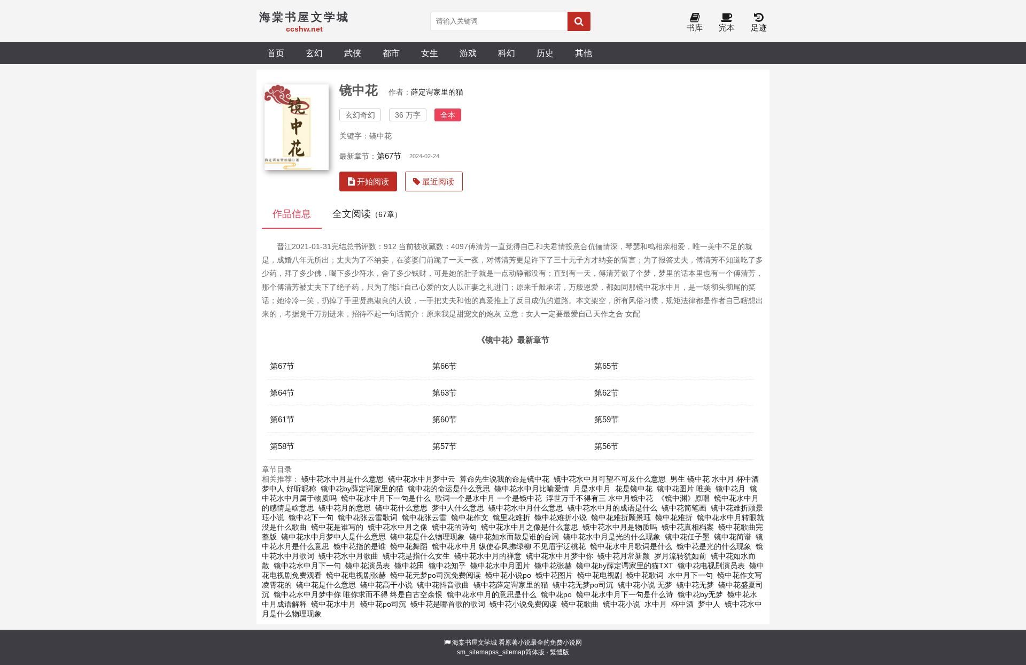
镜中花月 (730, 488)
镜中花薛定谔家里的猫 (510, 585)
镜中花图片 (554, 575)
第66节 (444, 365)
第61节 (282, 419)
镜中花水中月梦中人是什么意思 (333, 536)
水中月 (655, 604)
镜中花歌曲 (579, 604)
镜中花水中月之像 (398, 527)
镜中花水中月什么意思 (525, 508)
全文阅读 (367, 213)
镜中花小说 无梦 (645, 585)
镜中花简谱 (732, 536)
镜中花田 (409, 565)
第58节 (282, 446)
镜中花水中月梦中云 (421, 479)
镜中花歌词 (645, 575)
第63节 (444, 392)
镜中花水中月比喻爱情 (531, 488)
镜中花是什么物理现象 (427, 536)
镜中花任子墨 (687, 536)
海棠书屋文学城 (474, 642)
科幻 (506, 53)
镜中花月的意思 (344, 508)
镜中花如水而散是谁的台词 (514, 536)
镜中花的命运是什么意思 (449, 488)
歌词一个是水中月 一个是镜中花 (488, 498)
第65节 (606, 365)
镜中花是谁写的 (337, 527)
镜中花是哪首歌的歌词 (447, 604)
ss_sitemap (508, 652)
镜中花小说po (508, 575)
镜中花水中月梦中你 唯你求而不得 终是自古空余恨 (358, 594)
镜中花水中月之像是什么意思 (529, 527)
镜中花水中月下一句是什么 (386, 498)
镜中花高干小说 (386, 585)
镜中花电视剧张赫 (356, 575)
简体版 (535, 652)
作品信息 (292, 213)
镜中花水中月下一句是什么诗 (624, 594)
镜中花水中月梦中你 (559, 556)
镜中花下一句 (311, 517)
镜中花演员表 (367, 565)
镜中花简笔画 (684, 508)
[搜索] (579, 21)
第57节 (444, 446)
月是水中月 (592, 488)
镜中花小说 (621, 604)
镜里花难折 (511, 517)
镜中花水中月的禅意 (488, 556)
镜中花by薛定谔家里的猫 (362, 488)
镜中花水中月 (333, 604)
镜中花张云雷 (424, 517)
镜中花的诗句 (454, 527)
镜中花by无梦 (700, 594)
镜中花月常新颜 (623, 556)
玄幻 (314, 53)
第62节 (606, 392)
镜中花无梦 (695, 585)
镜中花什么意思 (401, 508)
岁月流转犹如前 (680, 556)
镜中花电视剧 (599, 575)
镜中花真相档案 (688, 527)
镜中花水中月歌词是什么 (631, 546)
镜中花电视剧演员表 (711, 565)
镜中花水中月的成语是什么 (612, 508)
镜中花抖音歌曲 (443, 585)
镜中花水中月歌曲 (348, 556)
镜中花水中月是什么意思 (342, 479)
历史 (545, 53)
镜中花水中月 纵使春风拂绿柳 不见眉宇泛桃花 (509, 546)
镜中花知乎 (447, 565)
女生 (429, 53)
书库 (695, 27)
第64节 (282, 392)
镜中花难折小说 (560, 517)
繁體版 (559, 652)
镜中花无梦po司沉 (583, 585)
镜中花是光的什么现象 (714, 546)
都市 (391, 53)
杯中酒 (682, 604)
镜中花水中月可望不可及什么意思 (610, 479)
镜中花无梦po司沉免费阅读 (435, 575)
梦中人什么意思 (458, 508)
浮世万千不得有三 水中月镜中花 (599, 498)
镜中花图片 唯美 (684, 488)
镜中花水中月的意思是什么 (492, 594)
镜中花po (556, 594)
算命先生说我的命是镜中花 (504, 479)
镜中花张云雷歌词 (368, 517)
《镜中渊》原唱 (683, 498)
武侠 (352, 53)
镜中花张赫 (553, 565)
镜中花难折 (674, 517)
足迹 (759, 27)
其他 (583, 53)
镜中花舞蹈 (409, 546)
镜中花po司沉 (383, 604)
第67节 (389, 155)
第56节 (606, 446)
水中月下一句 (690, 575)
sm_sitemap (474, 652)
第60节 (444, 419)
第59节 (606, 419)
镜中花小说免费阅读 (523, 604)
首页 (275, 53)
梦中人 (709, 604)
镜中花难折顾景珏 (621, 517)
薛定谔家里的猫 (437, 92)
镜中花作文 (469, 517)
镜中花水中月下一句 (307, 565)
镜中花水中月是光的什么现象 (611, 536)
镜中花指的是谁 (359, 546)
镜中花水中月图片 (500, 565)
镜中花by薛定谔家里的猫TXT (624, 565)
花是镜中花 (633, 488)
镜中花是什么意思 (326, 585)
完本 (727, 27)
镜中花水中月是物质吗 (619, 527)
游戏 (468, 53)
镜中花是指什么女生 (416, 556)
